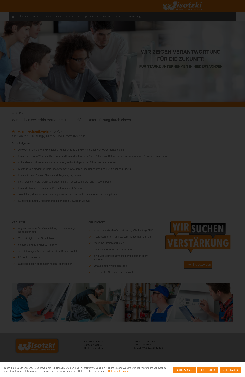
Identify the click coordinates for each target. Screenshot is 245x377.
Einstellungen (208, 370)
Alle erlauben (230, 370)
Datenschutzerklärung (119, 371)
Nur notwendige (184, 370)
